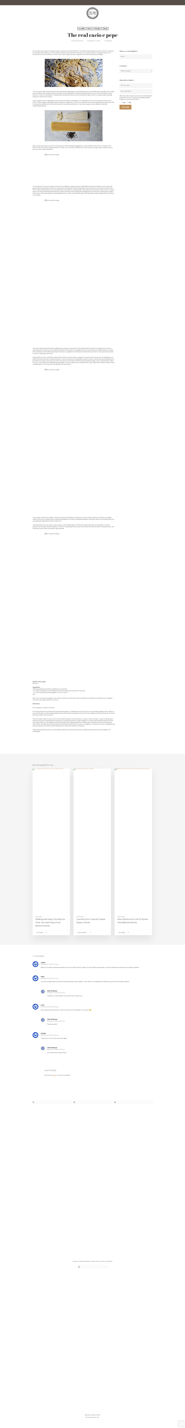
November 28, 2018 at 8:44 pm (50, 1007)
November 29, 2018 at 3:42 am (50, 1035)
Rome (105, 28)
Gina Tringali (39, 932)
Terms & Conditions (106, 1261)
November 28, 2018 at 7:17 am (50, 978)
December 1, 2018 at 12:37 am (56, 992)
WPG (98, 1415)
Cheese (90, 28)
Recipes (98, 28)
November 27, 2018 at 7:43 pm (50, 964)
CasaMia (82, 28)
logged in (55, 1075)
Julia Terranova (78, 41)
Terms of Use (95, 1261)
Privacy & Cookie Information (81, 1261)
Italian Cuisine (122, 771)
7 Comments (108, 41)
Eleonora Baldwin (82, 932)
